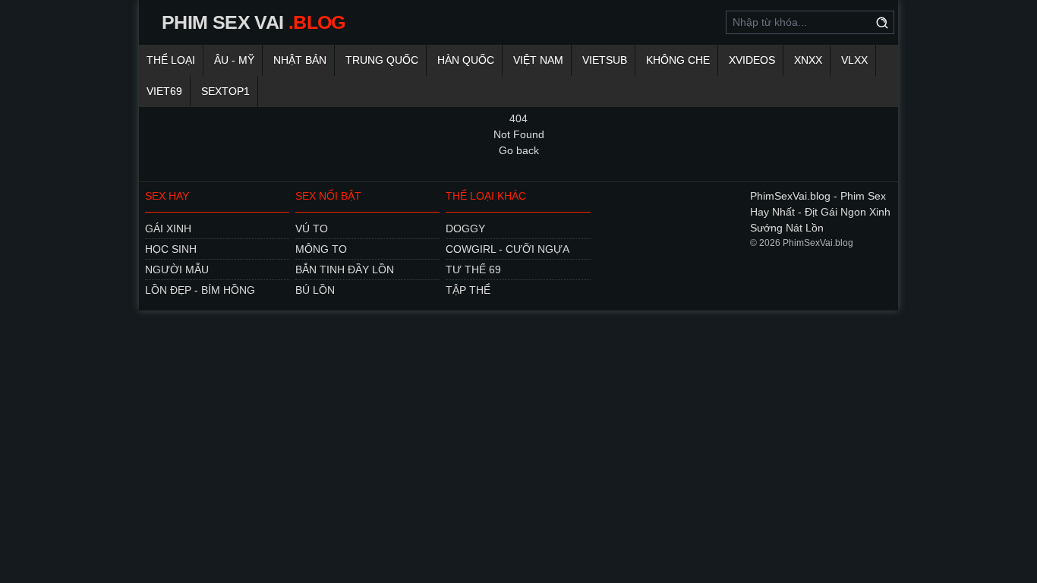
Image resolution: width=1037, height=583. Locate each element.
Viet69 (164, 91)
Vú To (311, 228)
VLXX (854, 60)
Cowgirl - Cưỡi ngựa (507, 249)
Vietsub (604, 60)
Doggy (465, 228)
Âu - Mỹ (234, 60)
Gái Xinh (168, 228)
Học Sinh (171, 249)
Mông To (321, 249)
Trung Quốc (381, 60)
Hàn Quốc (465, 60)
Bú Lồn (315, 290)
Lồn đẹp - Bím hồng (200, 290)
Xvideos (752, 60)
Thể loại (171, 60)
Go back (519, 150)
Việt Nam (538, 60)
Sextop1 (225, 91)
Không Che (678, 60)
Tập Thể (468, 290)
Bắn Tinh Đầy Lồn (344, 269)
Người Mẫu (177, 269)
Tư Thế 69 (473, 269)
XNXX (808, 60)
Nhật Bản (299, 60)
